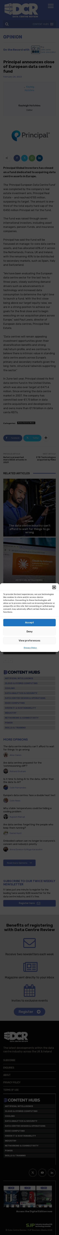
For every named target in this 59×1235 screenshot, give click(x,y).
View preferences (29, 640)
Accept (29, 622)
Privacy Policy (30, 648)
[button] (54, 587)
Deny (30, 631)
